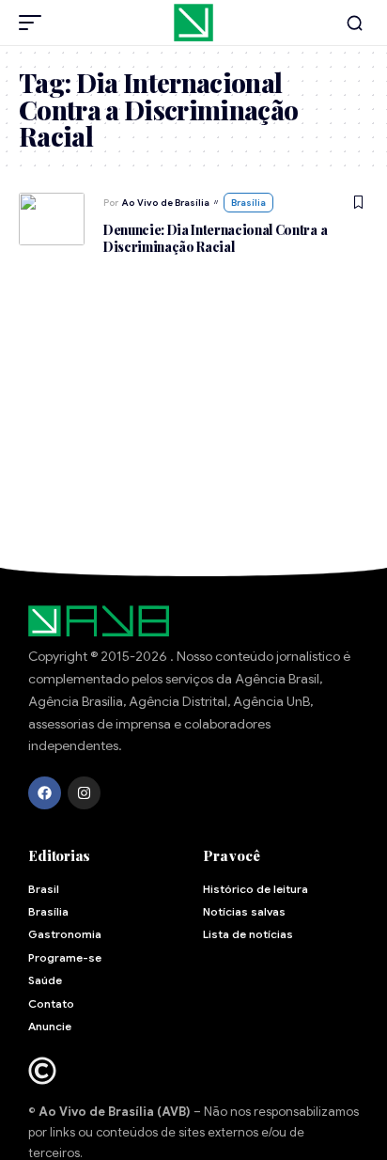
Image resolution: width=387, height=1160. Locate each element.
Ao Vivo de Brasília (165, 202)
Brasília (248, 202)
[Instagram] (84, 792)
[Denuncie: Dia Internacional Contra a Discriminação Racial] (52, 219)
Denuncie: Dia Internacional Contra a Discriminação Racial (215, 238)
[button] (35, 22)
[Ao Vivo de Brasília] (193, 22)
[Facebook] (44, 792)
